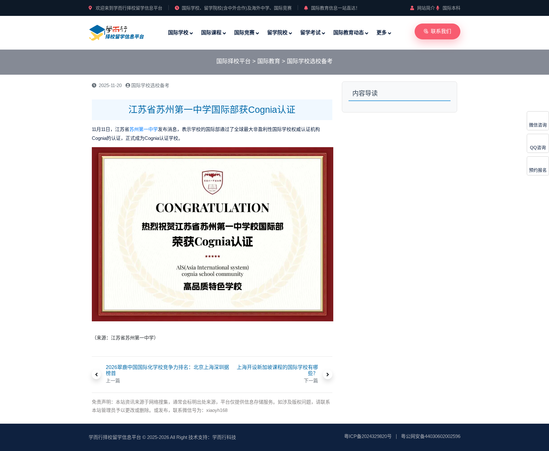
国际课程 (211, 32)
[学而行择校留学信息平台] (117, 32)
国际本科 (451, 7)
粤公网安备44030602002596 (430, 436)
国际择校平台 (233, 61)
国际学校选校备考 (310, 61)
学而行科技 (224, 437)
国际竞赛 (244, 32)
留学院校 (277, 32)
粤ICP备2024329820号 (368, 436)
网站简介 (426, 7)
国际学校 (178, 32)
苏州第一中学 (143, 129)
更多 (381, 32)
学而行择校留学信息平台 (115, 437)
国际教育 (268, 61)
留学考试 (310, 32)
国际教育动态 (348, 32)
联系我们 (441, 31)
